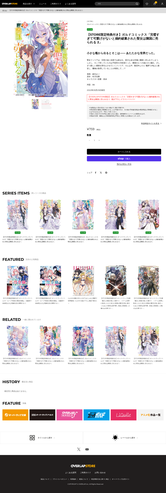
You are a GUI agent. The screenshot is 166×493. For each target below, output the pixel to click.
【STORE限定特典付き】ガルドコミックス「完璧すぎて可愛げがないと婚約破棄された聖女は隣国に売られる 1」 (83, 239)
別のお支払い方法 (124, 164)
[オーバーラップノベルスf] (69, 414)
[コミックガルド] (96, 414)
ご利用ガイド (55, 4)
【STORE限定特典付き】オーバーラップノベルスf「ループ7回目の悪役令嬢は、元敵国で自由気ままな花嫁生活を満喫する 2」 (17, 300)
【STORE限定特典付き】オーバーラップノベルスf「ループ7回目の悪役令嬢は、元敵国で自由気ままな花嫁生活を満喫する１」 (50, 300)
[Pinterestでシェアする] (106, 172)
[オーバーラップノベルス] (42, 414)
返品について (45, 479)
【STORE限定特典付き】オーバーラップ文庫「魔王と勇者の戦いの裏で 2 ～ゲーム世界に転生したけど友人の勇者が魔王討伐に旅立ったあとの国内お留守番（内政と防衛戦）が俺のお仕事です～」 (115, 303)
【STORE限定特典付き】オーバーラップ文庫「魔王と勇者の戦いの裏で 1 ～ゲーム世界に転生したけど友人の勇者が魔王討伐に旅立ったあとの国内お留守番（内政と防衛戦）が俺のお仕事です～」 (148, 303)
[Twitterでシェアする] (101, 172)
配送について (83, 479)
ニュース (42, 4)
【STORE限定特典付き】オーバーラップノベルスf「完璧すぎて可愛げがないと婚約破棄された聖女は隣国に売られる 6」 (148, 239)
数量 (89, 135)
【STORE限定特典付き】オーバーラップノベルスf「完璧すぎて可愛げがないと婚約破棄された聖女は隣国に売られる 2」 (50, 239)
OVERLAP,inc (83, 484)
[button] (124, 152)
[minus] (89, 140)
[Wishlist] (147, 4)
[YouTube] (87, 449)
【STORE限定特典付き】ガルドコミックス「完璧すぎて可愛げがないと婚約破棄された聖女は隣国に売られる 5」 (82, 361)
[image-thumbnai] (35, 104)
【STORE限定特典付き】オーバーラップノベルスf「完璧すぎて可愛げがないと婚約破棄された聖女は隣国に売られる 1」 (17, 239)
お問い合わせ (100, 472)
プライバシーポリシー (60, 479)
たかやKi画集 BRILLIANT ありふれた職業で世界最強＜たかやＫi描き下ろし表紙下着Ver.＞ (82, 300)
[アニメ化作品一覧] (151, 414)
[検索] (137, 4)
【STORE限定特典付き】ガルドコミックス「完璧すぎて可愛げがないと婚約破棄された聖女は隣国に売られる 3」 (17, 361)
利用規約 (73, 479)
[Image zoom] (40, 58)
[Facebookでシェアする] (95, 172)
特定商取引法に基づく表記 (100, 479)
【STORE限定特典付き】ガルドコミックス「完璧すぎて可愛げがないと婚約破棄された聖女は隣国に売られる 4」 (49, 361)
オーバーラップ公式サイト (120, 479)
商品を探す (27, 4)
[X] (79, 449)
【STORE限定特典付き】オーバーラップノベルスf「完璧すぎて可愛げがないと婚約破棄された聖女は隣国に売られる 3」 (116, 239)
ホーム (4, 10)
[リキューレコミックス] (124, 414)
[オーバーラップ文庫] (15, 414)
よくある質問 (70, 4)
